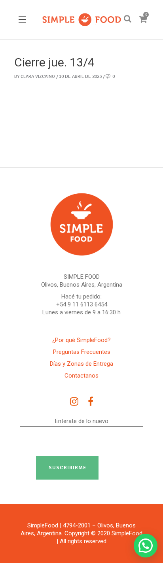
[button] (145, 545)
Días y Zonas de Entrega (81, 363)
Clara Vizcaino (38, 76)
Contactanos (81, 375)
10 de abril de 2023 (80, 76)
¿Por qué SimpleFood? (81, 340)
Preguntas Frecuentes (81, 351)
